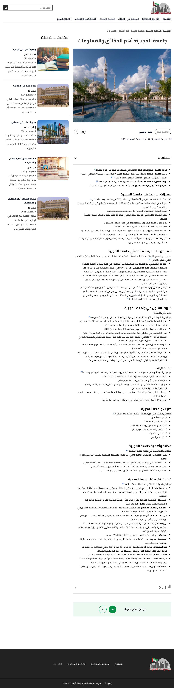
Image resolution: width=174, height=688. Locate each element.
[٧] (149, 259)
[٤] (97, 181)
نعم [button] (112, 609)
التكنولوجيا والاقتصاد (85, 19)
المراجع (165, 586)
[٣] (112, 177)
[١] (94, 169)
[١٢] (123, 483)
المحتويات (164, 158)
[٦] (151, 259)
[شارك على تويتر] (83, 132)
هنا (91, 185)
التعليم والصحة (107, 19)
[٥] (90, 198)
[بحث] (5, 7)
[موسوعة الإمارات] (161, 7)
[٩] (90, 316)
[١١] (127, 450)
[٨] (128, 298)
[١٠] (114, 413)
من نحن (119, 664)
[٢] (114, 177)
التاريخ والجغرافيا (150, 19)
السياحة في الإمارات (128, 19)
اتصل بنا (58, 664)
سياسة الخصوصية (100, 664)
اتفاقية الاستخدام (76, 664)
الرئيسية (167, 19)
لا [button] (102, 609)
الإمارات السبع (64, 19)
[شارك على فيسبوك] (76, 132)
